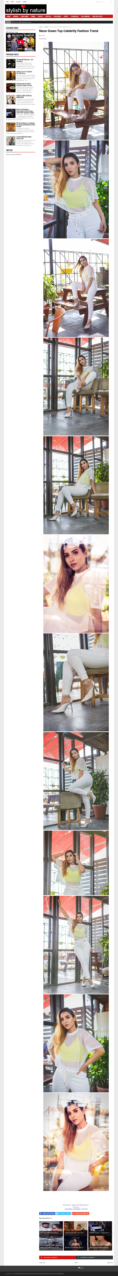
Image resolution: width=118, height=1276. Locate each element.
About (12, 1)
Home (7, 1)
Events (66, 16)
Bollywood (57, 16)
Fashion (15, 16)
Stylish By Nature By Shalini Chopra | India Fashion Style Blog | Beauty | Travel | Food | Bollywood (39, 1273)
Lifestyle (48, 16)
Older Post (110, 1262)
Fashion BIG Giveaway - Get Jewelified (24, 60)
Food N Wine (24, 16)
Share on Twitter (65, 1213)
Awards (25, 1)
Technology (74, 16)
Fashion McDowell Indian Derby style (23, 138)
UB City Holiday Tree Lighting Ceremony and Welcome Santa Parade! (25, 124)
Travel (33, 16)
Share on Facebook (49, 1213)
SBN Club (10, 19)
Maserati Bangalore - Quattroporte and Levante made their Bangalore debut (25, 111)
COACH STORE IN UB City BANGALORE (24, 96)
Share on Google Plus (82, 1213)
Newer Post (42, 1262)
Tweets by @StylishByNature (14, 154)
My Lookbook (85, 16)
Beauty (40, 16)
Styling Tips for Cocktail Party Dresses (24, 72)
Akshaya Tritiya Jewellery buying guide (23, 22)
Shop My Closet (97, 16)
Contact (18, 1)
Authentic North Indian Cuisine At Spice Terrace (24, 84)
